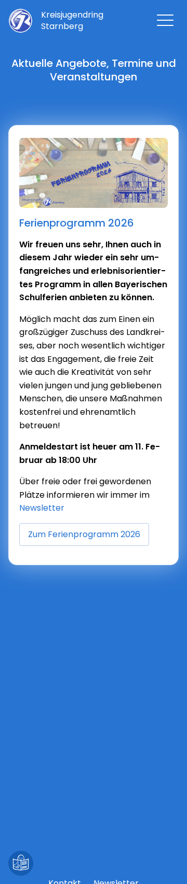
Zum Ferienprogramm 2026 (84, 534)
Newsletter (41, 508)
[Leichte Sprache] (20, 863)
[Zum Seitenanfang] (166, 863)
